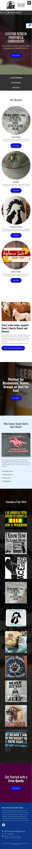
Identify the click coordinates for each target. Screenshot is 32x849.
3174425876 (11, 833)
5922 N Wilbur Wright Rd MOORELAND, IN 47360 (14, 831)
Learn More (16, 146)
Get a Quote (16, 55)
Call (4, 12)
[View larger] (16, 518)
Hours (17, 12)
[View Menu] (29, 3)
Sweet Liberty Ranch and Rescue (13, 348)
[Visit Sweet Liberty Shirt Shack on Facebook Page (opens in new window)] (3, 824)
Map (10, 12)
